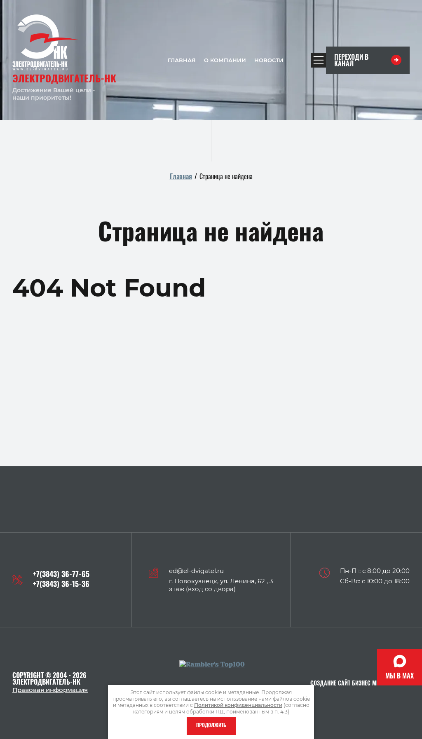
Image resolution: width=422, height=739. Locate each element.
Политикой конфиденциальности (238, 705)
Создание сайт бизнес (340, 684)
